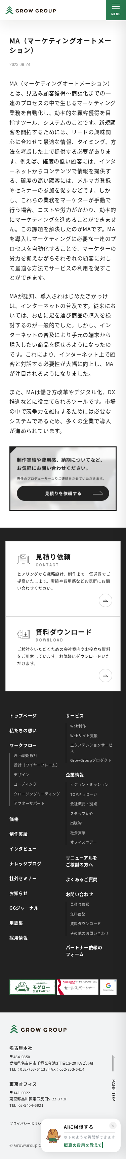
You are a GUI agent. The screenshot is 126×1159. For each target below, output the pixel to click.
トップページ (23, 715)
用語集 (16, 922)
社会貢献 (78, 832)
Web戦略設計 (26, 755)
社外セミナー (23, 878)
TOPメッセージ (83, 794)
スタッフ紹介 (81, 813)
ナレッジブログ (25, 863)
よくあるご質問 (82, 879)
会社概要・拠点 (83, 803)
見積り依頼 (80, 904)
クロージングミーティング (37, 793)
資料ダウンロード (85, 923)
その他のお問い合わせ (89, 933)
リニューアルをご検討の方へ (82, 861)
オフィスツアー (83, 842)
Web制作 (78, 725)
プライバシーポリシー (27, 1123)
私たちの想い (23, 730)
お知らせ (18, 893)
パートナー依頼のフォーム (84, 950)
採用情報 (18, 937)
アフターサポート (29, 803)
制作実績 (18, 834)
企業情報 (75, 774)
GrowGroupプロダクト (91, 760)
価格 (13, 819)
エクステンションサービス (91, 747)
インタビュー (23, 848)
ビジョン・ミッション (89, 784)
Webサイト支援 (84, 735)
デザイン (21, 774)
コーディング (25, 784)
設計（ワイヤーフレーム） (37, 765)
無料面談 (78, 914)
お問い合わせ (79, 894)
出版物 (76, 822)
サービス (75, 715)
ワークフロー (23, 745)
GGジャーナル (24, 908)
